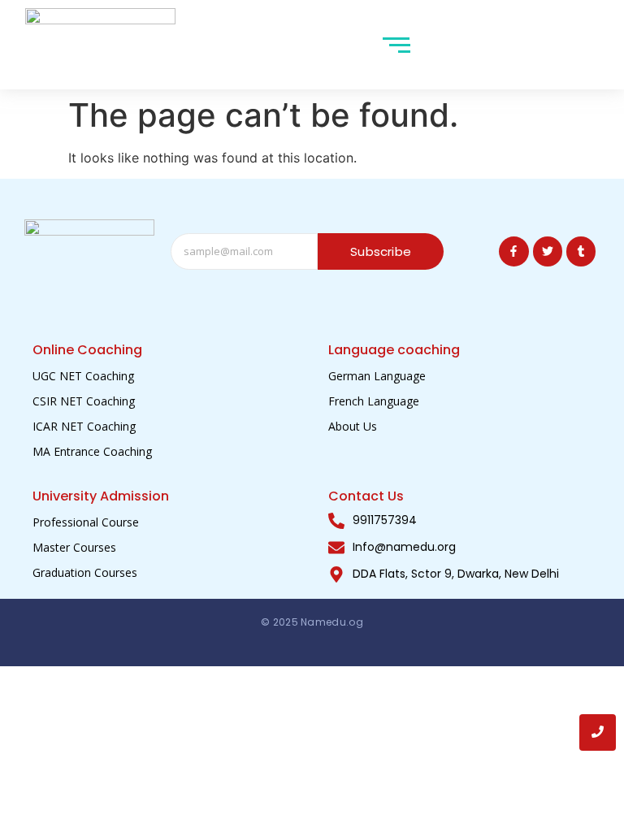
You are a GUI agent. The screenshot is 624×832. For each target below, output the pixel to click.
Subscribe (380, 251)
